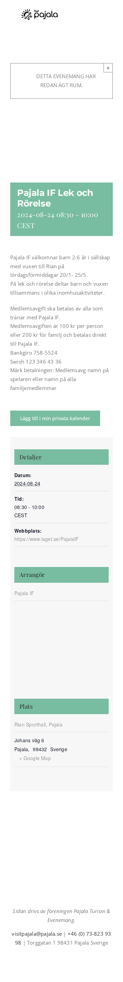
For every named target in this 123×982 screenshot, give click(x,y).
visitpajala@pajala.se (37, 933)
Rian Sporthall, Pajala (38, 724)
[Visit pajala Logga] (39, 11)
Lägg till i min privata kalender (55, 418)
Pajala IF (24, 593)
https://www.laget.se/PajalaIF (46, 538)
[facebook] (45, 955)
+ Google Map (35, 758)
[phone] (78, 955)
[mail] (67, 955)
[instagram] (56, 955)
